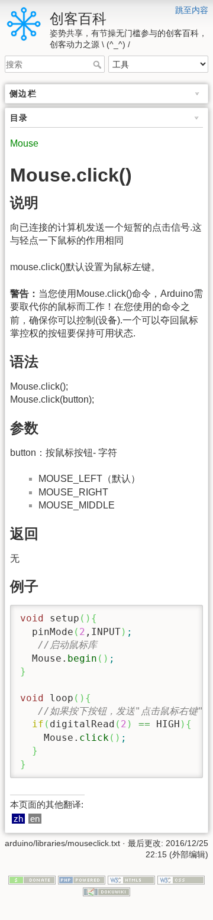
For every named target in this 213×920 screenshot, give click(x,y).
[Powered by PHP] (81, 879)
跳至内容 (191, 10)
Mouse (24, 143)
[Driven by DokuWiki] (106, 891)
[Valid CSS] (181, 879)
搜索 (98, 64)
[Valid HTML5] (131, 879)
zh (18, 819)
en (35, 819)
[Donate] (32, 879)
